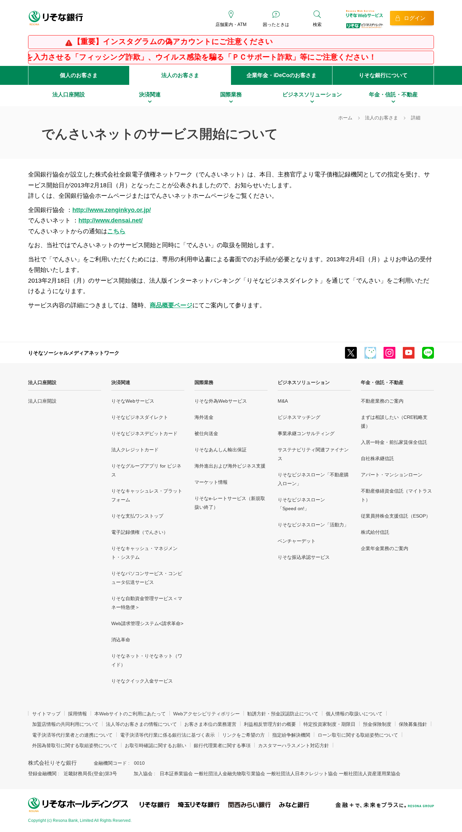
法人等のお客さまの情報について (141, 724)
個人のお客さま (79, 75)
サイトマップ (46, 713)
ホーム (345, 117)
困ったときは (276, 24)
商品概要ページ (171, 305)
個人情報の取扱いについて (354, 713)
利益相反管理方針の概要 (270, 724)
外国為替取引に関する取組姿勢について (74, 745)
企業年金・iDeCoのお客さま (282, 75)
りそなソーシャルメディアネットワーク (73, 353)
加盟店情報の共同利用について (65, 724)
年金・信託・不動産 (382, 382)
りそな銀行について (383, 75)
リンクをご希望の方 (243, 735)
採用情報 (77, 713)
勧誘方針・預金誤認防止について (282, 713)
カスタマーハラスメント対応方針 (293, 745)
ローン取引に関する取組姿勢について (358, 735)
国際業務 (203, 382)
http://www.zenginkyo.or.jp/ (111, 210)
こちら (116, 231)
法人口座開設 (42, 382)
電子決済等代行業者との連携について (72, 735)
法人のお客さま (180, 75)
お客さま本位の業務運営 (210, 724)
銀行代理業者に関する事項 (222, 745)
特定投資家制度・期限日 (329, 724)
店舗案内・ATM (231, 24)
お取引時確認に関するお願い (155, 745)
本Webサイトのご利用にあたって (130, 713)
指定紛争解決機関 (291, 735)
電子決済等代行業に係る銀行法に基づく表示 (167, 735)
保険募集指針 (413, 724)
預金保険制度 (377, 724)
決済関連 (120, 382)
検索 (317, 24)
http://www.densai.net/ (110, 220)
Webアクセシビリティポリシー (206, 713)
